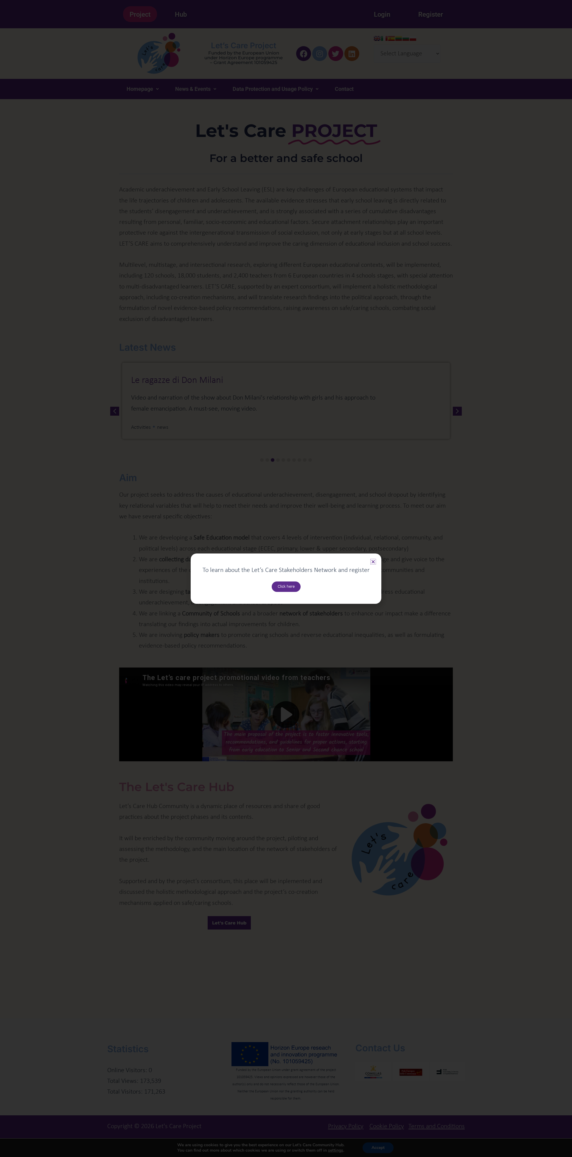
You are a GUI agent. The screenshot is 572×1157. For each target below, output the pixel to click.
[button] (373, 561)
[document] (286, 578)
